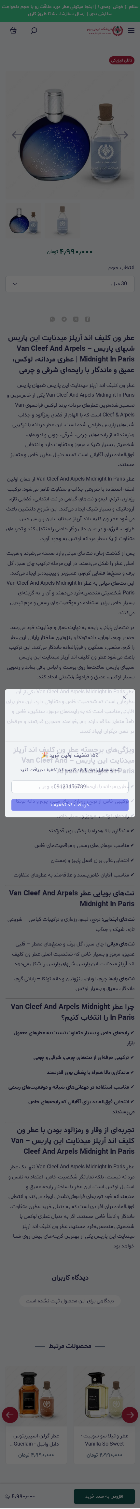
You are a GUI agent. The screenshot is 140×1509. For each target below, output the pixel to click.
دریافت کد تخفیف (70, 806)
